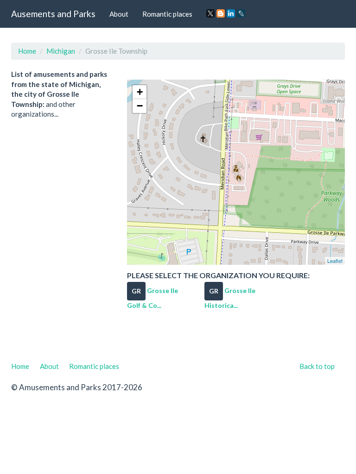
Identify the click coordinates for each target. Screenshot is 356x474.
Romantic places (167, 14)
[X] (210, 13)
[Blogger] (220, 13)
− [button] (140, 106)
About (118, 14)
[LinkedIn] (231, 13)
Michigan (60, 51)
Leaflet (335, 260)
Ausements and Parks (53, 13)
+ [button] (140, 92)
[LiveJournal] (241, 13)
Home (27, 51)
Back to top (317, 366)
